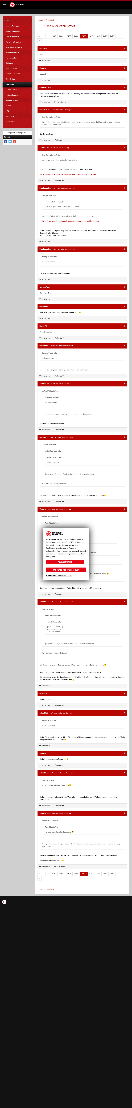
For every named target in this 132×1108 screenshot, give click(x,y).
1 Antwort (58, 140)
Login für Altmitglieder (17, 133)
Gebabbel (50, 20)
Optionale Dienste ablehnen (66, 570)
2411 (98, 36)
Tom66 (42, 68)
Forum (21, 4)
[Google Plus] (14, 141)
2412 (105, 36)
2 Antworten (59, 102)
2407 (69, 36)
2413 (112, 36)
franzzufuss (44, 287)
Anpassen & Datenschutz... (57, 575)
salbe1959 (43, 306)
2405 (54, 36)
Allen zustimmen (65, 562)
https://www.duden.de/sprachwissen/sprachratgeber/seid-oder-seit (68, 174)
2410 (91, 36)
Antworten (45, 61)
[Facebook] (5, 141)
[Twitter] (10, 141)
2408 (76, 36)
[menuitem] (17, 26)
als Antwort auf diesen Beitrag (59, 110)
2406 (61, 36)
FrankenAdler (45, 88)
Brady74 (43, 49)
